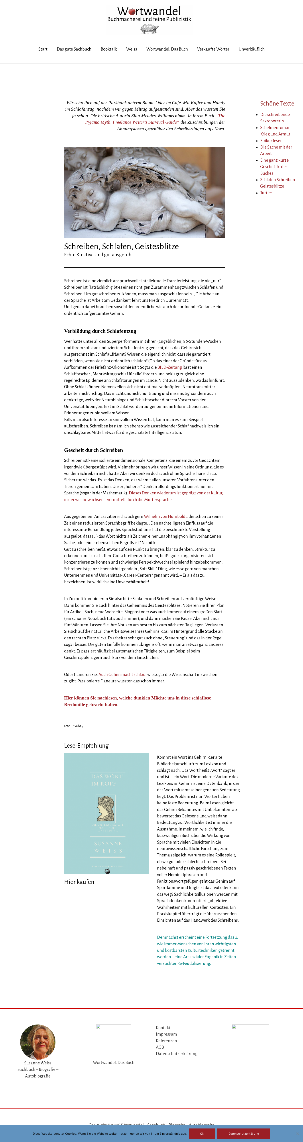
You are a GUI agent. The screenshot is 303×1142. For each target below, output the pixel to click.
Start (42, 49)
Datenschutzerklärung (176, 1053)
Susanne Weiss (37, 1063)
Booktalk (109, 49)
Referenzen (166, 1040)
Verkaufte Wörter (213, 49)
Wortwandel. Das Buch (167, 49)
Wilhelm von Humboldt (165, 516)
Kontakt (163, 1027)
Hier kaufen (79, 882)
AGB (160, 1047)
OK (202, 1133)
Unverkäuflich (252, 49)
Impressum (166, 1034)
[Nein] (297, 1133)
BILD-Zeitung (169, 367)
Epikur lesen (271, 140)
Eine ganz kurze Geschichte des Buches (274, 167)
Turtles (266, 192)
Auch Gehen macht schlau (122, 674)
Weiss (131, 49)
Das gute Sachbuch (74, 49)
